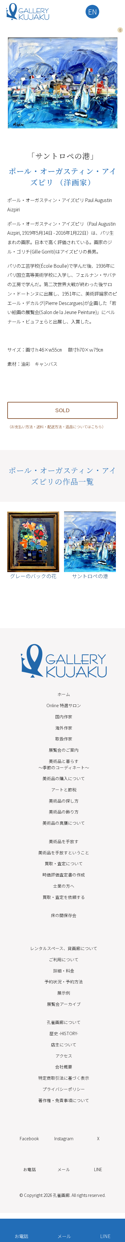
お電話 (21, 1236)
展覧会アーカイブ (64, 1004)
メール (64, 1236)
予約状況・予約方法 (64, 982)
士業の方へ (63, 886)
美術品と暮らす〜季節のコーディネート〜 (64, 764)
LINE (105, 1236)
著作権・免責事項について (63, 1100)
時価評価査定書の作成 (63, 875)
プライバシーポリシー (63, 1089)
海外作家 (63, 728)
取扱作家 (63, 739)
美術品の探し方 (64, 801)
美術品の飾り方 (64, 812)
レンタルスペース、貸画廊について (63, 948)
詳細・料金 (63, 971)
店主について (63, 1045)
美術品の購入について (63, 778)
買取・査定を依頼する (63, 897)
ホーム (63, 694)
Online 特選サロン (63, 705)
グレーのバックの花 (33, 576)
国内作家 (63, 717)
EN (92, 11)
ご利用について (64, 959)
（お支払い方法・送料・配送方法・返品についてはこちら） (56, 426)
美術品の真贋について (63, 823)
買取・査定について (64, 863)
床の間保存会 (63, 915)
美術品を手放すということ (63, 853)
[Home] (27, 11)
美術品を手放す (64, 841)
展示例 (63, 993)
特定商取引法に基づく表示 (63, 1078)
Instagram (63, 1138)
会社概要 (63, 1067)
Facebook (29, 1138)
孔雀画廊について (64, 1022)
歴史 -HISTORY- (63, 1033)
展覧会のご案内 (64, 750)
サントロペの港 (90, 576)
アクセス (64, 1056)
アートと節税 (63, 790)
